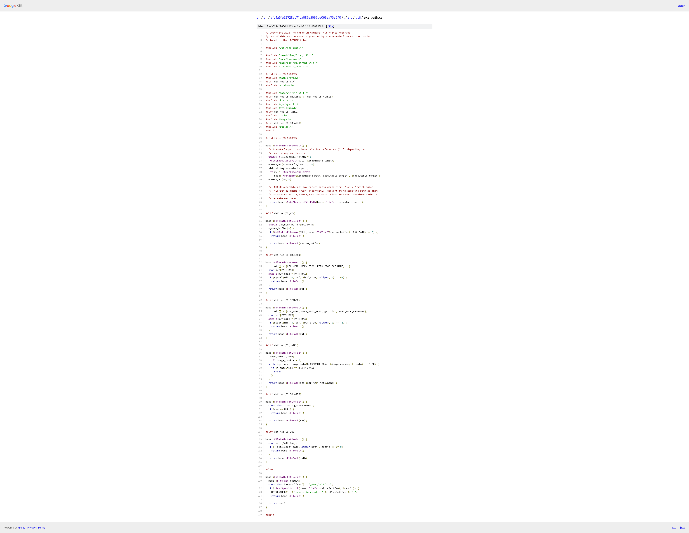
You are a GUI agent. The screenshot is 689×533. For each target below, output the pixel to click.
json (682, 527)
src (350, 17)
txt (674, 527)
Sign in (681, 5)
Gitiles (21, 527)
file (330, 26)
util (358, 17)
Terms (41, 527)
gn (259, 17)
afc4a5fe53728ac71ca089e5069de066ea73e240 (306, 17)
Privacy (31, 527)
